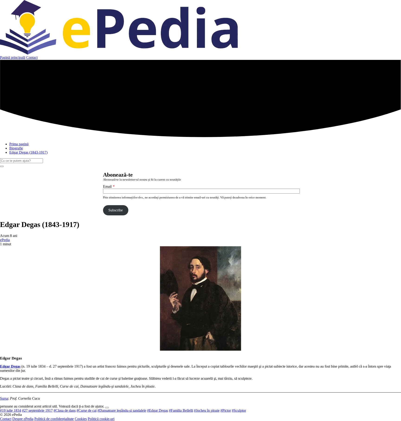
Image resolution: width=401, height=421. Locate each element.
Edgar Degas (10, 366)
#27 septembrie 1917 (37, 410)
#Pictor (225, 410)
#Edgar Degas (157, 410)
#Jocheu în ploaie (207, 410)
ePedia (5, 240)
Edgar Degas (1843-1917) (28, 152)
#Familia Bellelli (181, 410)
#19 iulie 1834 (10, 410)
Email (107, 186)
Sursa (4, 398)
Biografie (16, 148)
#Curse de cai (87, 410)
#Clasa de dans (65, 410)
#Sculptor (239, 410)
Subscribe (115, 210)
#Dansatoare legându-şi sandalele (121, 410)
